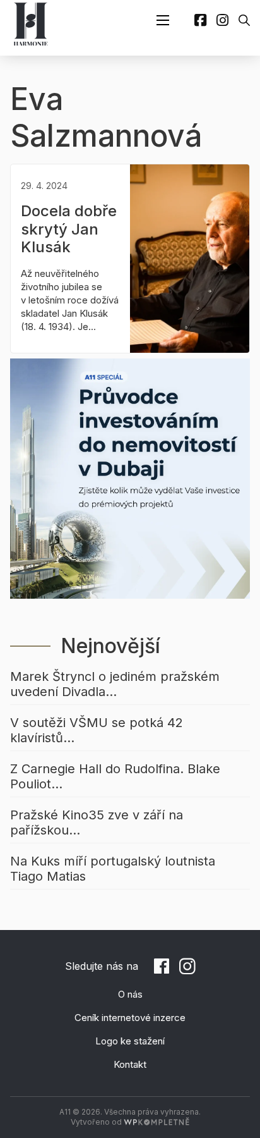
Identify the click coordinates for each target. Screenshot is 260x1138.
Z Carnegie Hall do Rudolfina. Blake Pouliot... (115, 776)
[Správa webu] (156, 1122)
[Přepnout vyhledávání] (244, 20)
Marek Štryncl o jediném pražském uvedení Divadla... (115, 684)
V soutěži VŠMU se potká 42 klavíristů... (96, 730)
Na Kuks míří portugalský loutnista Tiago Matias (112, 869)
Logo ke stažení (130, 1041)
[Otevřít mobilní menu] (163, 20)
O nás (130, 994)
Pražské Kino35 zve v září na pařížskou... (96, 822)
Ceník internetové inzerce (130, 1018)
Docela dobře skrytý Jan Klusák (69, 229)
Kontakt (130, 1064)
